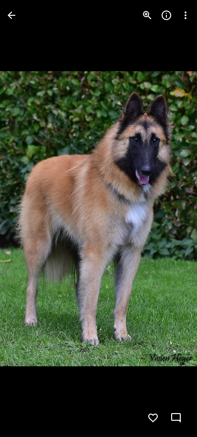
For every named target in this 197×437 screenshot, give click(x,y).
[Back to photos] (11, 15)
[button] (26, 218)
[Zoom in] (147, 15)
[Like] (153, 418)
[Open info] (166, 15)
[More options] (185, 15)
